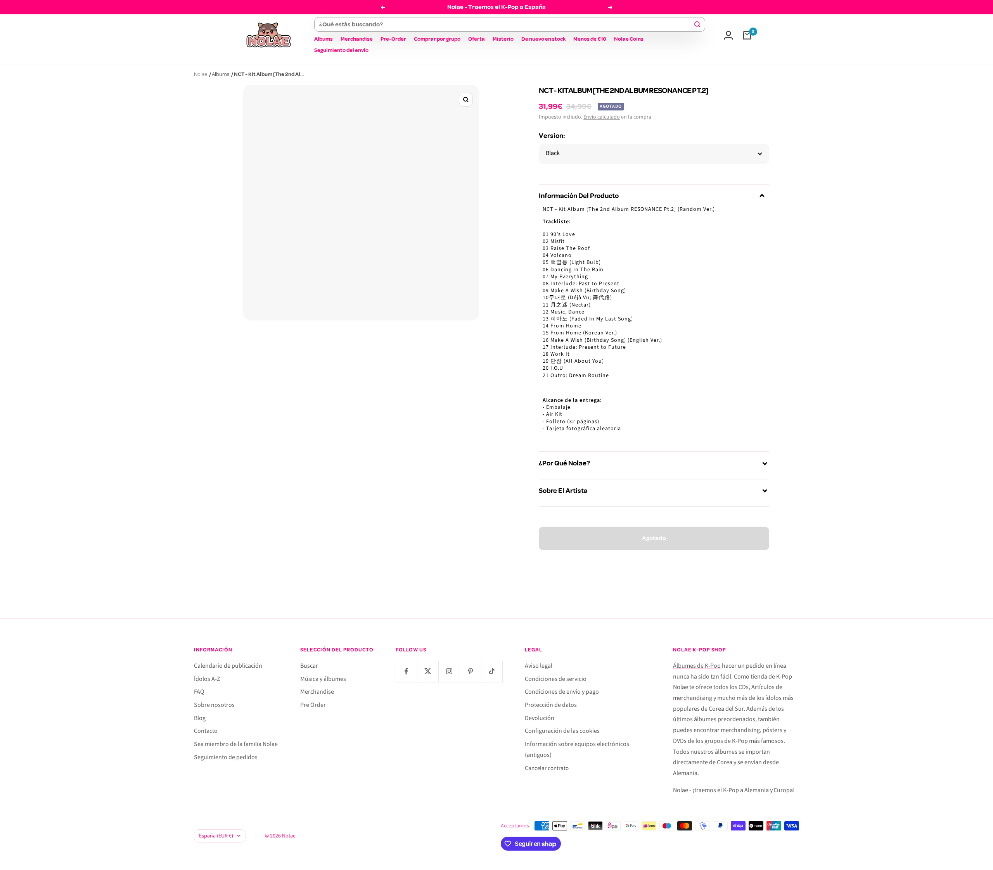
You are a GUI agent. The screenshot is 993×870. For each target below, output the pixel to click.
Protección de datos (551, 705)
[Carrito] (747, 35)
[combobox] (506, 24)
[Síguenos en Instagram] (449, 671)
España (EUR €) (216, 836)
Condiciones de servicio (555, 679)
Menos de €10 (589, 39)
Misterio (503, 39)
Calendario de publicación (228, 666)
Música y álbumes (323, 679)
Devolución (539, 718)
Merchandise (357, 39)
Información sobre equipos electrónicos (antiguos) (577, 749)
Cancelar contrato (547, 768)
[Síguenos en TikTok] (491, 671)
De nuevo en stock (543, 39)
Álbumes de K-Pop (697, 666)
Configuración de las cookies (562, 731)
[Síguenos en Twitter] (427, 671)
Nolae (200, 74)
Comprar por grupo (437, 39)
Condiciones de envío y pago (562, 691)
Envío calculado (601, 117)
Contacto (206, 731)
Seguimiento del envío (341, 50)
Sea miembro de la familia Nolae (236, 744)
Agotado (654, 538)
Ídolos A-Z (207, 679)
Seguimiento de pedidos (226, 757)
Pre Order (313, 705)
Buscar (309, 666)
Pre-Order (393, 39)
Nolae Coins (629, 39)
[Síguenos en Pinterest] (470, 671)
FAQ (199, 691)
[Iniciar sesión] (728, 35)
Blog (200, 718)
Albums (323, 39)
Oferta (476, 39)
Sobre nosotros (214, 705)
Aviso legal (538, 666)
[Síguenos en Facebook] (406, 671)
